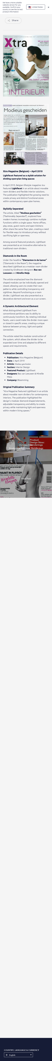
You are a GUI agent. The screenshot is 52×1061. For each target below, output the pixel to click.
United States (37, 7)
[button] (18, 1054)
